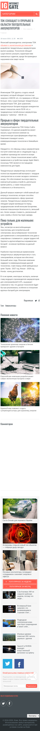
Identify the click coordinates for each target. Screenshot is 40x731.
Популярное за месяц (20, 586)
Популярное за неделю (20, 582)
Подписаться (31, 686)
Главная (4, 33)
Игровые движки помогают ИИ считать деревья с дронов (26, 636)
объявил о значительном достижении (16, 45)
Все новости (28, 29)
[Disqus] (20, 456)
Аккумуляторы (10, 305)
